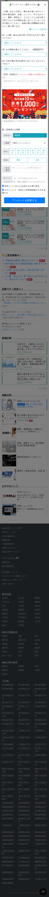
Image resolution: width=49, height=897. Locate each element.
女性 (37, 160)
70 (38, 151)
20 (12, 151)
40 (23, 151)
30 (18, 151)
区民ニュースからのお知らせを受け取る (22, 186)
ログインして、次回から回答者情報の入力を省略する (23, 191)
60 (33, 151)
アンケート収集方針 (39, 29)
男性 (18, 160)
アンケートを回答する (24, 200)
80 (43, 151)
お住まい (7, 135)
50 (28, 151)
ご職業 (7, 143)
